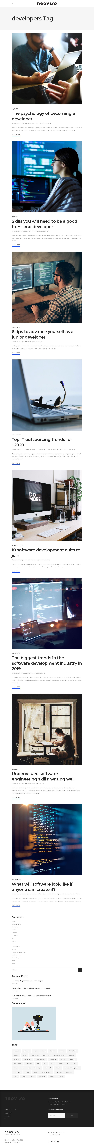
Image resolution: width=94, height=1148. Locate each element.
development (40, 123)
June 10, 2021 (15, 991)
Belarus (52, 1051)
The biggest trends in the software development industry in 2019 (47, 663)
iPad (52, 1063)
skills (37, 783)
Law (13, 944)
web (48, 231)
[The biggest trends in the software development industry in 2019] (47, 613)
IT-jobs (29, 449)
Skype (36, 1072)
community (50, 894)
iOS (38, 1063)
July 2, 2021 (15, 109)
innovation (17, 1063)
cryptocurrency (59, 1055)
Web (13, 963)
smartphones (46, 1072)
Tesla (15, 1076)
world (52, 1076)
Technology (35, 894)
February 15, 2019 (16, 879)
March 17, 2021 (16, 327)
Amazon (16, 1051)
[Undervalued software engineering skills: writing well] (47, 729)
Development (16, 123)
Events (14, 930)
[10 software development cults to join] (47, 505)
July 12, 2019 (15, 769)
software (47, 560)
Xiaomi (60, 1076)
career (16, 1055)
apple (36, 1051)
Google (63, 1059)
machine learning (34, 1068)
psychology (48, 123)
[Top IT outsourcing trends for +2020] (47, 395)
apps (43, 1051)
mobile (44, 231)
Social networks (17, 955)
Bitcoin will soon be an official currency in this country (31, 988)
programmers (40, 560)
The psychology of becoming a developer (27, 981)
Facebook (53, 1059)
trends (71, 449)
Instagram (29, 1063)
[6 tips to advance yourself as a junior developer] (47, 287)
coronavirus (35, 1055)
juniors (37, 341)
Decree (71, 1055)
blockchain (72, 1051)
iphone (60, 1063)
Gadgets (14, 935)
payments (17, 1072)
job (74, 1063)
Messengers (16, 946)
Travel (13, 960)
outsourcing (65, 449)
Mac (22, 1068)
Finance (14, 932)
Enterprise (24, 449)
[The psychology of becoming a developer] (47, 68)
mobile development (72, 1068)
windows (42, 1076)
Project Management (19, 952)
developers (31, 123)
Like (15, 1068)
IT (55, 449)
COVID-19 (46, 1055)
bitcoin (62, 1051)
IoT (13, 938)
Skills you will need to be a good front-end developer (31, 996)
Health (72, 1059)
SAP (73, 894)
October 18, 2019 (16, 435)
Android (26, 1051)
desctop (16, 1059)
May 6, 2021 (15, 216)
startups (69, 1072)
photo (27, 1072)
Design (14, 921)
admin (25, 123)
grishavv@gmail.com (56, 1132)
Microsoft (48, 1068)
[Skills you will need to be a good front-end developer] (47, 176)
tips (41, 341)
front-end (38, 231)
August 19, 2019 (16, 653)
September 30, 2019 (17, 545)
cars (24, 1055)
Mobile (14, 949)
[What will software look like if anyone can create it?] (47, 839)
